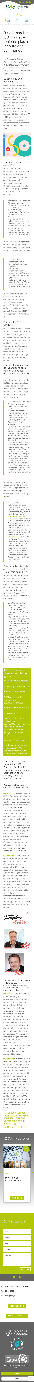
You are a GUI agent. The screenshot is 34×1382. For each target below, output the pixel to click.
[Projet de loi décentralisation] (17, 1157)
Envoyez (25, 1269)
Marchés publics (17, 1316)
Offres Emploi (17, 1306)
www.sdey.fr (11, 536)
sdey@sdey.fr (10, 1296)
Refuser (17, 1378)
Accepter (17, 1373)
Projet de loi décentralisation (13, 1179)
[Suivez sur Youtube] (13, 1277)
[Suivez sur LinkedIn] (19, 1277)
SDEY (7, 1173)
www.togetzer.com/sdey (16, 516)
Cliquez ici (17, 1198)
